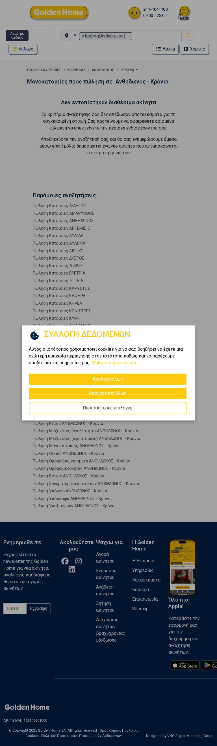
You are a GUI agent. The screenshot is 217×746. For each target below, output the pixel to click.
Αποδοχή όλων (108, 379)
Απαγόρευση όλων (107, 393)
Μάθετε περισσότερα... (115, 362)
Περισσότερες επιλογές (108, 408)
